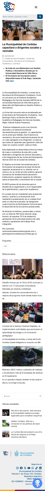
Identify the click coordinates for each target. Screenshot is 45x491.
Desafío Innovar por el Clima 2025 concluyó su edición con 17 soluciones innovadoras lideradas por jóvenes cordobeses (22, 285)
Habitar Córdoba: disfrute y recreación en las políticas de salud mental (25, 423)
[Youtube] (29, 468)
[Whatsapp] (33, 468)
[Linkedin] (40, 468)
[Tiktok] (36, 468)
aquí (12, 81)
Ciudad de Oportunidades (15, 58)
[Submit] (40, 396)
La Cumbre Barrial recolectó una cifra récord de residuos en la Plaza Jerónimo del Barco (26, 434)
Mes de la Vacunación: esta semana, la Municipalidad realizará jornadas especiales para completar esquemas (26, 413)
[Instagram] (17, 468)
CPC (5, 246)
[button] (36, 7)
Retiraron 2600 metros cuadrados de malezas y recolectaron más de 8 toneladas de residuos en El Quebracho (22, 372)
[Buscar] (22, 396)
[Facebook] (21, 468)
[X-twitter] (25, 468)
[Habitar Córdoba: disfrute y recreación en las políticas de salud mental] (5, 423)
